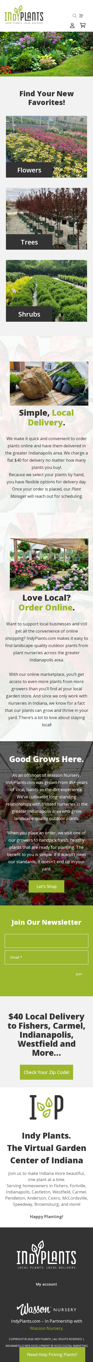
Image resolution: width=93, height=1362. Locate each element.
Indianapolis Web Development (27, 1346)
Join (79, 974)
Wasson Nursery (46, 1328)
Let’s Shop (46, 886)
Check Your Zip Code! (46, 1072)
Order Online (45, 607)
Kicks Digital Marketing (71, 1346)
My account (46, 1284)
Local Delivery (51, 417)
